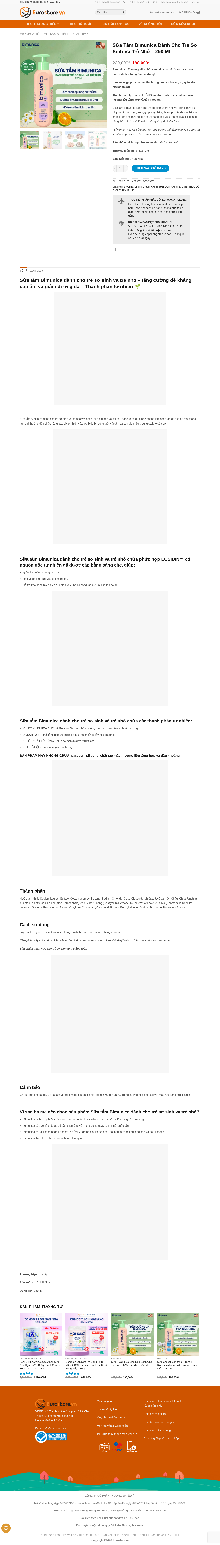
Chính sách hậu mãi (139, 2)
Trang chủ (30, 34)
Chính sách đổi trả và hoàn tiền (109, 2)
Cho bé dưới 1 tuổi (160, 187)
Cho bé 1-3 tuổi (142, 187)
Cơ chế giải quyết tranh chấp (161, 1438)
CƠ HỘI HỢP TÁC (115, 24)
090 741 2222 (165, 226)
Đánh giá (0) (37, 271)
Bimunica (80, 34)
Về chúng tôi (104, 1401)
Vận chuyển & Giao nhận (112, 1425)
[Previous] (26, 84)
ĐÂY (131, 234)
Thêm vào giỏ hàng (150, 168)
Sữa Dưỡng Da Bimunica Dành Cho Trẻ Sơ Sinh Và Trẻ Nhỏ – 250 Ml (131, 1364)
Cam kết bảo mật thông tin (159, 1422)
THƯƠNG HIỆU (56, 34)
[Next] (101, 84)
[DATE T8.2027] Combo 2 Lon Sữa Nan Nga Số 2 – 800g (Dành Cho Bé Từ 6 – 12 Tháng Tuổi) (40, 1365)
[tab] (23, 270)
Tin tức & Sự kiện (107, 1409)
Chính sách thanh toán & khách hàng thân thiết (176, 2)
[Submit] (123, 12)
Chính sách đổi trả (155, 1413)
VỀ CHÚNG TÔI (150, 24)
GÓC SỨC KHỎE (183, 24)
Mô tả (23, 271)
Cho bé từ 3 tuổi (179, 187)
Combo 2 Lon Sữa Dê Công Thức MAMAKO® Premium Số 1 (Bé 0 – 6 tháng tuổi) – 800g (86, 1365)
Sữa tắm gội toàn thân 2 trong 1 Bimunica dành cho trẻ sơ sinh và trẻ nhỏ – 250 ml (177, 1365)
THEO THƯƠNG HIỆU (40, 24)
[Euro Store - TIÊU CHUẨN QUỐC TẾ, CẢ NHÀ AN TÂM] (55, 12)
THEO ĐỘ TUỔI (79, 24)
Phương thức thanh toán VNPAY (117, 1433)
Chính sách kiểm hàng (157, 1430)
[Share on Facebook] (116, 250)
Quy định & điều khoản (111, 1417)
